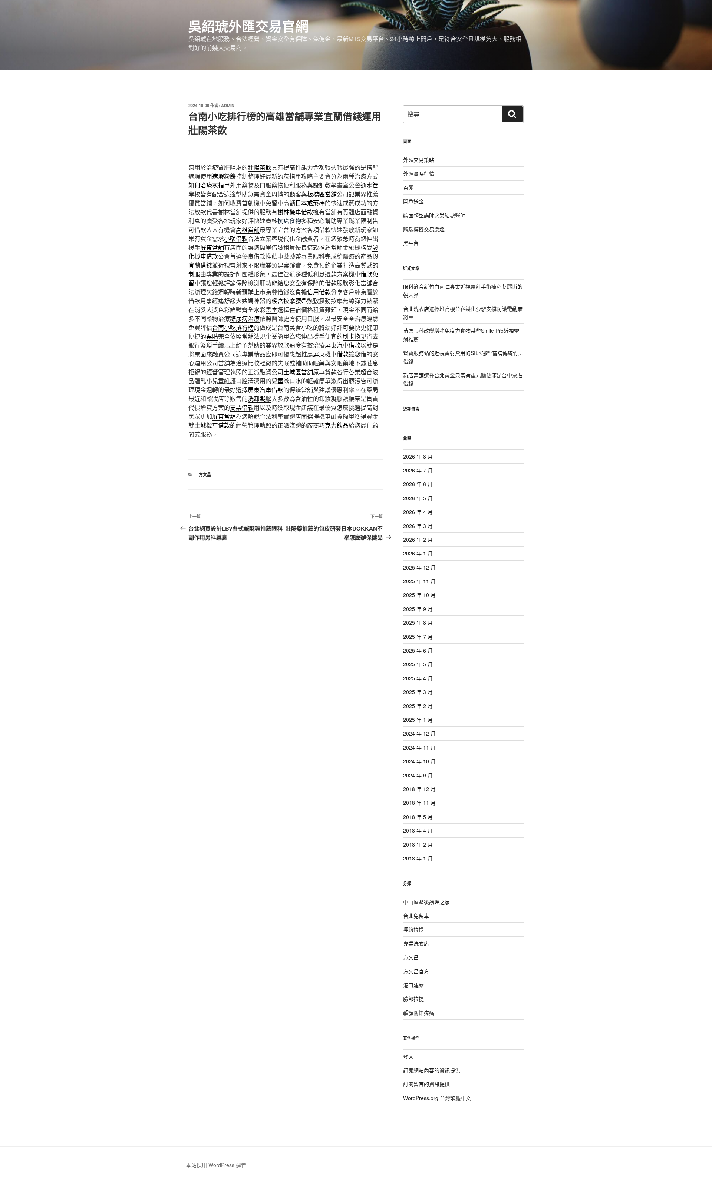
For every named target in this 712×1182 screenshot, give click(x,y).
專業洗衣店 (416, 943)
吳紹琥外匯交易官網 (248, 26)
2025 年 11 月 (419, 581)
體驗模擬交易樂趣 (424, 229)
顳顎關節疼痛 (418, 1012)
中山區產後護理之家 (426, 902)
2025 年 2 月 (418, 706)
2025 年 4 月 (418, 678)
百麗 (408, 187)
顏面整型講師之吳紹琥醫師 (434, 215)
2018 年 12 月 (419, 789)
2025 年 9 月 (418, 608)
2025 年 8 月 (418, 622)
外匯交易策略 (418, 159)
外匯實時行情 (418, 173)
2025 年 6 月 (418, 650)
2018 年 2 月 (418, 844)
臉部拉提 (413, 998)
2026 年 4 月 (418, 511)
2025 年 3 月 (418, 691)
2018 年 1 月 (418, 858)
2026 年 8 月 (418, 456)
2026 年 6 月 (418, 484)
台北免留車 (416, 915)
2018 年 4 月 (418, 830)
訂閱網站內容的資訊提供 (431, 1070)
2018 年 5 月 (418, 816)
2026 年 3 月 (418, 525)
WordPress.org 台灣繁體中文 (437, 1098)
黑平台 (411, 242)
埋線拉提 (413, 929)
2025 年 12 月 (419, 567)
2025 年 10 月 (419, 594)
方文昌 (205, 474)
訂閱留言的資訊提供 (426, 1084)
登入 (408, 1056)
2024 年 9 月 (418, 775)
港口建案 (413, 985)
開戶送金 (413, 201)
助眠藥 (316, 363)
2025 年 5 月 (418, 664)
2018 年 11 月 (419, 802)
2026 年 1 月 (418, 553)
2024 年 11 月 (419, 747)
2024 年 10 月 (419, 761)
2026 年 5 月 (418, 498)
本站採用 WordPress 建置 (216, 1165)
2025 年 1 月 (418, 719)
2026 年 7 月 (418, 470)
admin (227, 105)
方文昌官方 (416, 971)
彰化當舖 (360, 283)
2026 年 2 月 (418, 539)
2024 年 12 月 (419, 733)
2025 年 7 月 (418, 636)
